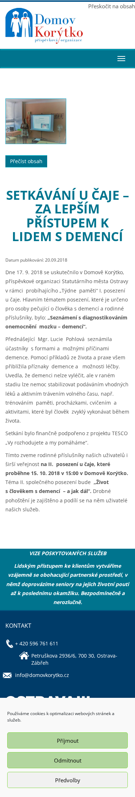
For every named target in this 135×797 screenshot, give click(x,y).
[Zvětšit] (35, 121)
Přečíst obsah (26, 161)
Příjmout (67, 740)
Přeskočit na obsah (111, 6)
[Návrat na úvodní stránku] (33, 26)
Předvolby (67, 780)
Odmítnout (67, 760)
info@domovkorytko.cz (42, 675)
